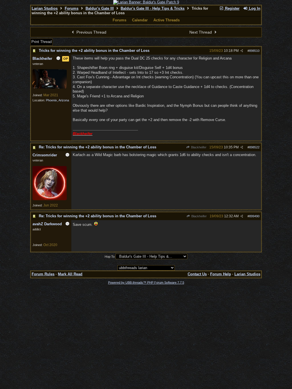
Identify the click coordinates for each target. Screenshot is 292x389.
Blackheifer (198, 147)
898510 (254, 50)
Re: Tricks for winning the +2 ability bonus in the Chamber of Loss (97, 147)
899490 (254, 216)
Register (232, 8)
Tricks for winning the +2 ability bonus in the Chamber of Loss (94, 50)
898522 (254, 147)
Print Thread (41, 42)
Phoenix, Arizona (57, 100)
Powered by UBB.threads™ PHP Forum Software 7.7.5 (146, 282)
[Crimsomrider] (50, 199)
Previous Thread (90, 32)
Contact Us (197, 274)
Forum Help (220, 274)
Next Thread (201, 32)
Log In (254, 8)
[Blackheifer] (50, 87)
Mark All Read (70, 274)
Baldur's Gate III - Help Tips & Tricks (152, 8)
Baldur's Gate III (100, 8)
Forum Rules (43, 274)
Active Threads (166, 20)
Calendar (140, 20)
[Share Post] (242, 50)
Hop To (110, 256)
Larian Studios (45, 8)
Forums (71, 8)
